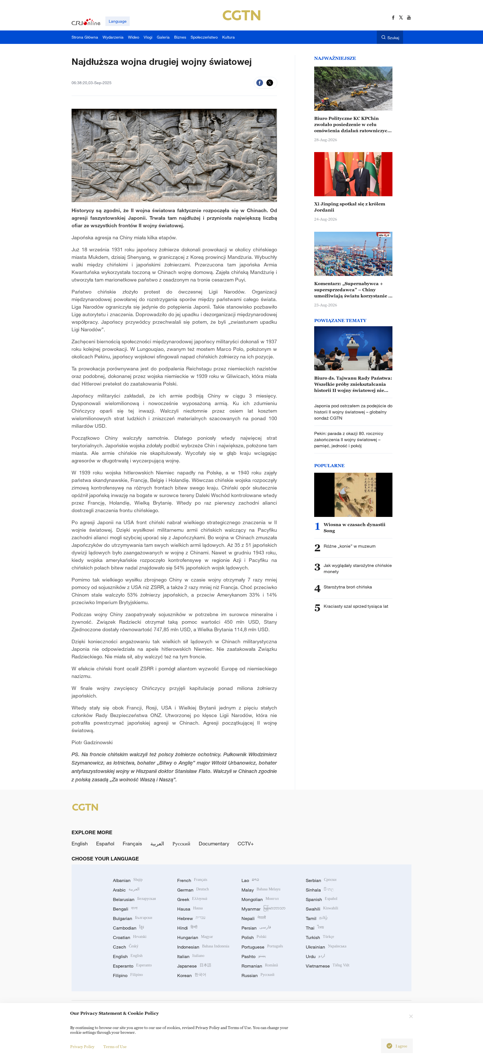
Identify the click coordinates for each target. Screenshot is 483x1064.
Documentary (214, 843)
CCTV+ (246, 843)
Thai (315, 928)
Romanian (260, 966)
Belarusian (134, 899)
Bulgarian (132, 918)
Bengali (125, 909)
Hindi (187, 928)
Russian (258, 975)
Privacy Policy (82, 1046)
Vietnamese (327, 966)
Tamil (317, 918)
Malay (261, 890)
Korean (191, 975)
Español (105, 843)
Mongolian (260, 899)
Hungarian (195, 937)
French (192, 880)
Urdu (315, 956)
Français (132, 843)
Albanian (128, 880)
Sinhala (320, 890)
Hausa (190, 909)
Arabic (126, 890)
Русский (181, 843)
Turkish (320, 937)
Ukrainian (326, 947)
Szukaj (393, 37)
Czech (125, 947)
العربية (157, 843)
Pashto (254, 956)
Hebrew (191, 918)
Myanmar (263, 909)
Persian (256, 928)
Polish (254, 937)
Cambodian (128, 928)
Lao (250, 880)
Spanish (321, 899)
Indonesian (203, 947)
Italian (190, 956)
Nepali (254, 918)
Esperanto (132, 966)
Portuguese (262, 947)
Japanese (194, 966)
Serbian (321, 880)
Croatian (129, 937)
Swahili (322, 909)
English (80, 843)
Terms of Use (115, 1046)
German (193, 890)
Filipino (128, 975)
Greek (192, 899)
